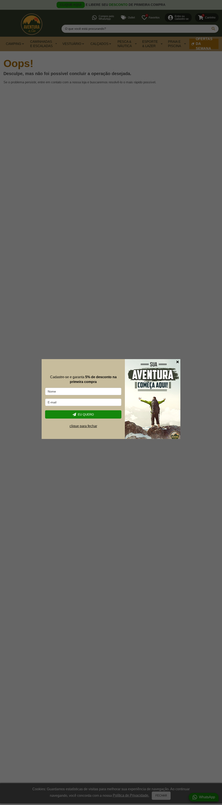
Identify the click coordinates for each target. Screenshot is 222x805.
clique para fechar (83, 426)
